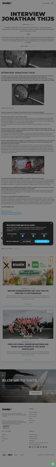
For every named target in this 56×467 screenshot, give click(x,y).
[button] (13, 241)
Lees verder (16, 230)
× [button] (50, 223)
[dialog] (28, 233)
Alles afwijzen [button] (27, 241)
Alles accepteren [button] (42, 241)
